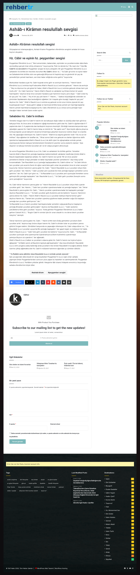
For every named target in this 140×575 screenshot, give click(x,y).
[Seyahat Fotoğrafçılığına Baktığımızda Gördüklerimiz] (103, 139)
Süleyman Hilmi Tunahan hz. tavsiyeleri (114, 155)
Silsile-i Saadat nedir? (108, 161)
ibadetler (42, 483)
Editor (15, 35)
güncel (24, 483)
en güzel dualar (52, 479)
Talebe (108, 528)
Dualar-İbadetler (111, 489)
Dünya (108, 556)
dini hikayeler (24, 479)
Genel (108, 549)
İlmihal (108, 538)
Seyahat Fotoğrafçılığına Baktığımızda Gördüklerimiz (119, 139)
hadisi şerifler (33, 483)
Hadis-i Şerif (110, 496)
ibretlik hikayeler (53, 483)
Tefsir (108, 545)
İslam (28, 24)
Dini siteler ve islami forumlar (20, 364)
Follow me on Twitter (105, 99)
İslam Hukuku (110, 517)
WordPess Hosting (61, 568)
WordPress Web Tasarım (45, 568)
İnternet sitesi (55, 424)
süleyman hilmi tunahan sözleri (28, 491)
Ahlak (108, 552)
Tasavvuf (109, 503)
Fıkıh (107, 507)
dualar (43, 479)
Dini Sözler (109, 514)
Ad (10, 415)
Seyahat (109, 559)
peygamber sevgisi (57, 272)
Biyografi (109, 486)
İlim (107, 542)
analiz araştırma (12, 479)
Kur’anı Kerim (110, 500)
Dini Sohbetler (111, 482)
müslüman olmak (39, 487)
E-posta (12, 424)
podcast (61, 487)
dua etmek (34, 479)
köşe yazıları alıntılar (24, 487)
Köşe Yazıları (11, 487)
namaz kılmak (51, 487)
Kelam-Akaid (110, 524)
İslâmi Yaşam (110, 493)
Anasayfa (14, 19)
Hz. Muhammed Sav (25, 19)
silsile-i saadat (11, 491)
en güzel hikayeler (12, 483)
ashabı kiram (38, 272)
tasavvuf (43, 491)
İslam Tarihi (110, 531)
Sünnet (108, 521)
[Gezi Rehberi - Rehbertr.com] (19, 6)
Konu (107, 535)
